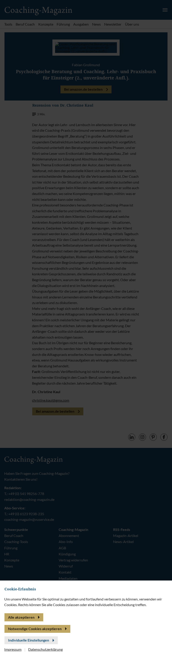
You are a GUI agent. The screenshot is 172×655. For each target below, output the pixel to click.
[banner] (86, 327)
